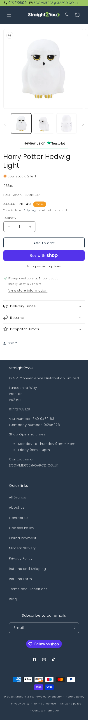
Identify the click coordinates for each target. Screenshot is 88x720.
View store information (27, 290)
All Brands (17, 497)
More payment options (44, 266)
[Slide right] (83, 125)
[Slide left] (5, 125)
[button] (9, 15)
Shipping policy (70, 703)
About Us (17, 507)
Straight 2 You (25, 696)
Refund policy (75, 696)
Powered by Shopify (49, 696)
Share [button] (13, 343)
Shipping (30, 210)
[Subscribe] (74, 628)
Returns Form (20, 579)
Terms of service (45, 703)
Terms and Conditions (28, 589)
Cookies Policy (21, 528)
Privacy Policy (20, 558)
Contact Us (18, 518)
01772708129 (17, 2)
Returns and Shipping (27, 568)
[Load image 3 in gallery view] (66, 123)
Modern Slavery (22, 548)
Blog (13, 599)
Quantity (9, 218)
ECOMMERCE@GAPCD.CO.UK (56, 2)
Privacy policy (20, 703)
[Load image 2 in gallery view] (44, 123)
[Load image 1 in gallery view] (21, 123)
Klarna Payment (22, 538)
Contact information (46, 710)
